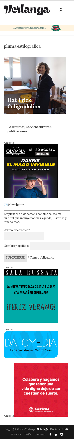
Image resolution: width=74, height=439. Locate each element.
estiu (66, 429)
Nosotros (16, 434)
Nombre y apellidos (16, 246)
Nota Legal (43, 429)
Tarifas (28, 434)
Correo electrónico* (17, 230)
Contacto (40, 434)
